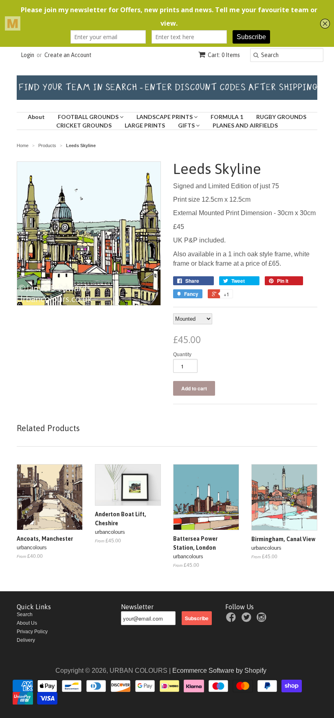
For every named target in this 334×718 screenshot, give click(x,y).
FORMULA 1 (227, 116)
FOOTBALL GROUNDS (89, 116)
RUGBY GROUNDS (281, 116)
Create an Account (68, 55)
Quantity (182, 354)
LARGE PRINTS (145, 125)
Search (25, 614)
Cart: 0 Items (224, 55)
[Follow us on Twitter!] (248, 619)
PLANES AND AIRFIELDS (245, 125)
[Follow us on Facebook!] (232, 619)
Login (27, 55)
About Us (27, 623)
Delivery (26, 640)
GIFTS (187, 125)
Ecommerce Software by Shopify (219, 670)
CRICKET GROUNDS (84, 125)
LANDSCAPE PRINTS (165, 116)
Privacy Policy (32, 631)
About (36, 116)
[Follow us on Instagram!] (263, 619)
